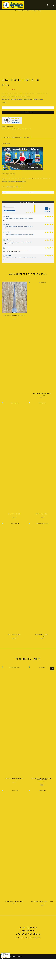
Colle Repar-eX (22, 10)
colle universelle (16, 129)
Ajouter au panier (28, 112)
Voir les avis (15, 122)
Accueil (17, 10)
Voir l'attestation (9, 210)
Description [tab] (6, 137)
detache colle (24, 129)
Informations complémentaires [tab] (21, 137)
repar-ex (29, 129)
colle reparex (10, 129)
